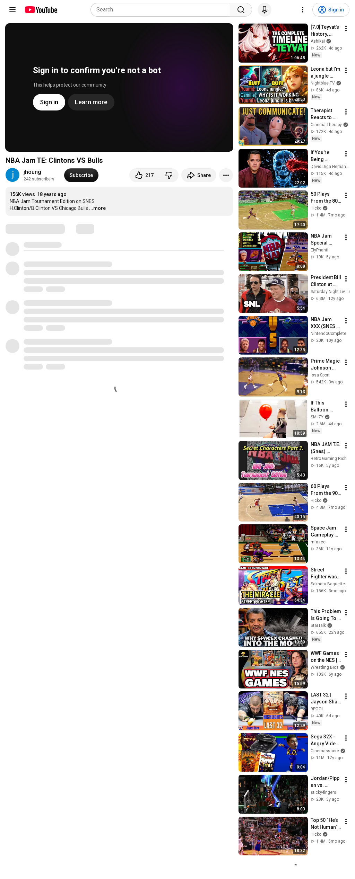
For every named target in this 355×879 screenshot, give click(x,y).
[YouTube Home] (40, 9)
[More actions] (226, 175)
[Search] (241, 10)
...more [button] (97, 208)
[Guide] (12, 10)
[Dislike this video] (169, 175)
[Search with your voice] (264, 10)
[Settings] (302, 10)
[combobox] (162, 10)
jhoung (32, 172)
